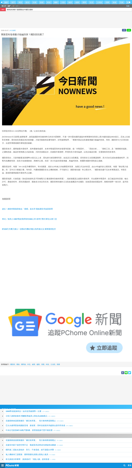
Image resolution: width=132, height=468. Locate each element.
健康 (70, 2)
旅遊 (114, 2)
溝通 (42, 364)
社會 (34, 2)
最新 (6, 2)
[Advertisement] (62, 389)
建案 (38, 364)
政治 (27, 2)
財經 (41, 2)
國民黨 (23, 364)
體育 (84, 2)
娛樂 (77, 2)
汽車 (121, 2)
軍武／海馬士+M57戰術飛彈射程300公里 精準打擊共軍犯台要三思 (29, 219)
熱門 (13, 2)
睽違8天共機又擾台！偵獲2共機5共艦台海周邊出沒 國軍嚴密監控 (29, 229)
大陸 (63, 2)
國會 (18, 364)
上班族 (99, 2)
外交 (28, 364)
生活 (91, 2)
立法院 (53, 364)
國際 (56, 2)
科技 (48, 2)
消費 (107, 2)
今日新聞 (12, 30)
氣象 (128, 6)
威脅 (33, 364)
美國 (58, 364)
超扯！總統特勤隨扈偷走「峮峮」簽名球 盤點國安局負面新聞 (27, 209)
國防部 (12, 364)
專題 (20, 2)
